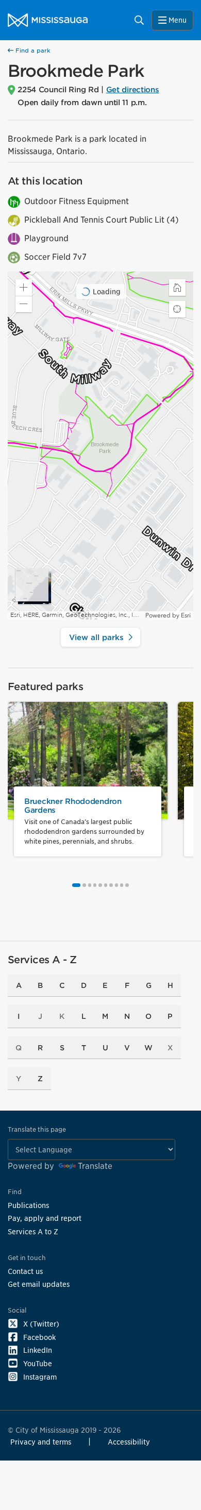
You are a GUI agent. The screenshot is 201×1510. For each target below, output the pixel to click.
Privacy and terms (40, 1441)
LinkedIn (37, 1350)
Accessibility (129, 1441)
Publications (28, 1205)
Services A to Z (33, 1231)
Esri (186, 615)
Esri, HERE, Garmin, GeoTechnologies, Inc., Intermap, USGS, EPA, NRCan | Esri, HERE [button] (76, 615)
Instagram (40, 1376)
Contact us (25, 1271)
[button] (23, 304)
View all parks (96, 637)
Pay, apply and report (44, 1218)
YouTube (37, 1363)
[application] (100, 445)
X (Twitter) (41, 1323)
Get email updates (39, 1284)
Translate (95, 1166)
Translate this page (37, 1129)
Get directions (132, 89)
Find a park (32, 50)
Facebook (39, 1337)
